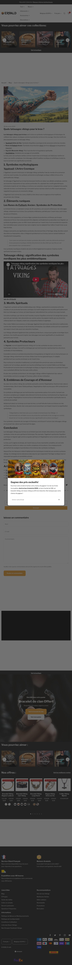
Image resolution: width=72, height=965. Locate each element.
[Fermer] (61, 461)
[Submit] (59, 499)
